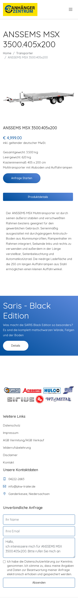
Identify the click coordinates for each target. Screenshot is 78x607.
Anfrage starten (21, 178)
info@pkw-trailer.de (21, 486)
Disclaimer (10, 455)
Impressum (10, 433)
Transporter (24, 53)
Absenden (39, 582)
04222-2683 (16, 479)
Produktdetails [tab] (38, 197)
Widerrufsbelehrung (17, 447)
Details (15, 345)
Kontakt (8, 462)
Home (7, 53)
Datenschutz (11, 425)
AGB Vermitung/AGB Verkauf (23, 440)
